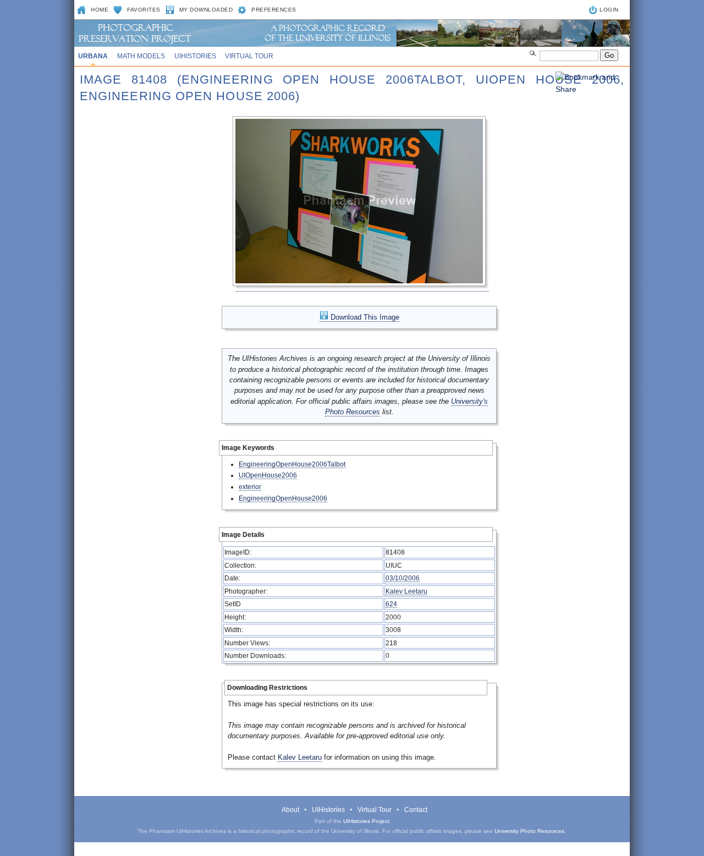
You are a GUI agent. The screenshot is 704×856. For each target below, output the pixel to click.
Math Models (141, 56)
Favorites (144, 10)
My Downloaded (206, 10)
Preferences (273, 10)
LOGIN (609, 10)
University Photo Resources (529, 831)
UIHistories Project (366, 821)
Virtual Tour (249, 56)
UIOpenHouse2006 (268, 475)
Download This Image (363, 317)
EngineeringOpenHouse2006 (283, 498)
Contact (415, 809)
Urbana (93, 56)
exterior (250, 486)
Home (99, 10)
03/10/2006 (403, 577)
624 (391, 603)
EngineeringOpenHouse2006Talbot (292, 464)
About (290, 809)
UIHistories (195, 56)
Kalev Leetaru (406, 591)
